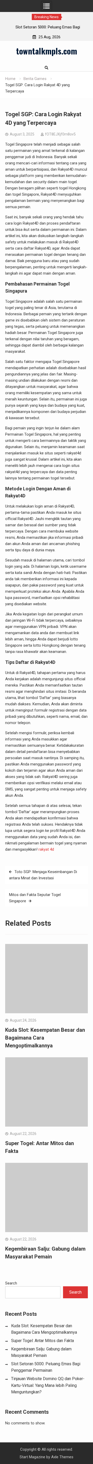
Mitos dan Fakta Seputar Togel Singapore (35, 897)
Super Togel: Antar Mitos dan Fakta (42, 1340)
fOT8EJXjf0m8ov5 (60, 134)
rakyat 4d (46, 849)
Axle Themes (62, 1457)
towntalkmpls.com (46, 51)
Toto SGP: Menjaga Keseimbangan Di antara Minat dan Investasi (43, 874)
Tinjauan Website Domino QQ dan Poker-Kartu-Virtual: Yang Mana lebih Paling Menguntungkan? (47, 1385)
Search (11, 1283)
